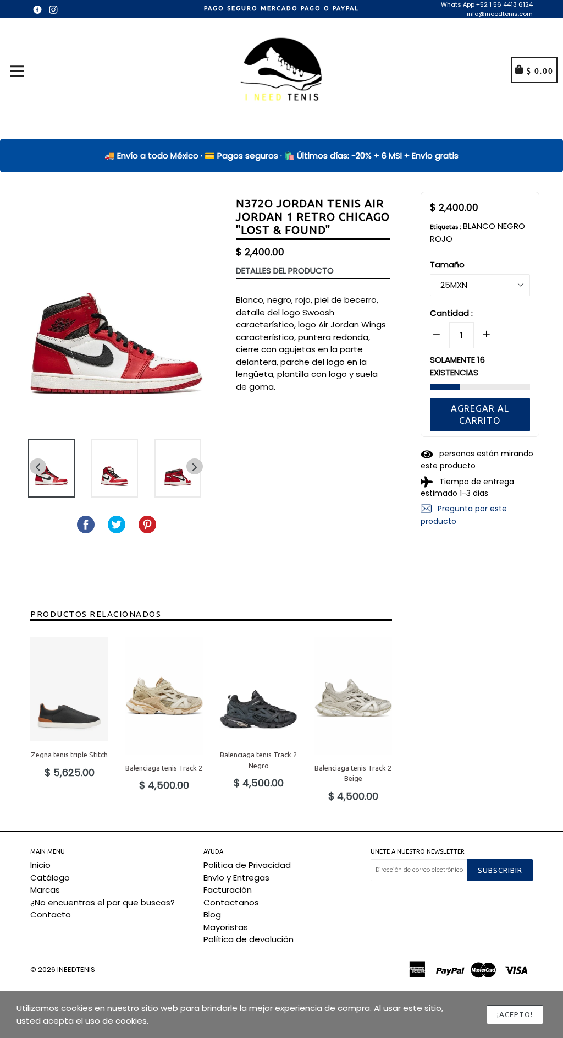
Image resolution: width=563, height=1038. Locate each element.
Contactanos (231, 902)
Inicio (40, 865)
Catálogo (50, 877)
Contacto (50, 914)
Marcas (45, 889)
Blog (212, 914)
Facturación (227, 889)
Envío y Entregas (236, 877)
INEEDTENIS (76, 969)
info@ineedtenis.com (500, 13)
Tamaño (447, 264)
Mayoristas (225, 927)
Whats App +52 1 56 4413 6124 (487, 4)
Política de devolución (248, 939)
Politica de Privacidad (247, 865)
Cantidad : (451, 313)
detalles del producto (285, 270)
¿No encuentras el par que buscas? (102, 902)
